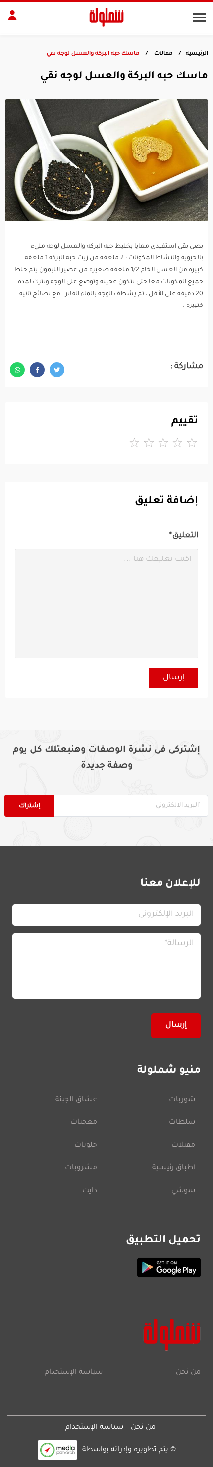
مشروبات (81, 1168)
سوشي (183, 1191)
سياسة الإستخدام (74, 1373)
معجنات (83, 1123)
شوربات (182, 1100)
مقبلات (183, 1146)
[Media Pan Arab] (57, 1450)
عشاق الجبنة (76, 1100)
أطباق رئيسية (173, 1168)
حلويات (85, 1146)
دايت (89, 1191)
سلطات (182, 1123)
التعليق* (183, 536)
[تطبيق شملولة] (106, 1267)
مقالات (162, 54)
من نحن (188, 1373)
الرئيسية (197, 54)
